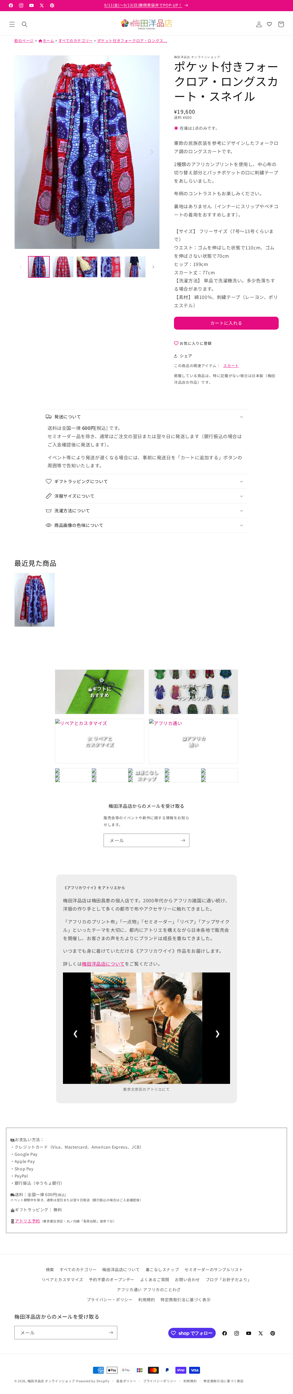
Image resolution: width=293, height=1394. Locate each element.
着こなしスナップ (162, 1269)
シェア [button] (186, 356)
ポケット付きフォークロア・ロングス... (132, 40)
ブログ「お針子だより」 (229, 1279)
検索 (50, 1269)
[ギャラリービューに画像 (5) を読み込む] (135, 266)
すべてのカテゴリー (75, 40)
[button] (12, 24)
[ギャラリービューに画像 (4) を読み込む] (111, 266)
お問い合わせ (187, 1279)
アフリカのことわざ (162, 1289)
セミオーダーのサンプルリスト (214, 1269)
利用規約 (146, 1299)
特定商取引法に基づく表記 (223, 1381)
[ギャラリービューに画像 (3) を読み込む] (87, 266)
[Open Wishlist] (269, 24)
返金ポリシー (126, 1381)
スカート (231, 365)
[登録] (183, 840)
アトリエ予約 (27, 1221)
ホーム (46, 40)
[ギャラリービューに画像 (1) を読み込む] (39, 266)
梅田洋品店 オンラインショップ (51, 1381)
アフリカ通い (129, 1289)
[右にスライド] (153, 267)
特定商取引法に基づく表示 (186, 1299)
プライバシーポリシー (160, 1381)
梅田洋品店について (103, 963)
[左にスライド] (20, 267)
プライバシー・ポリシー (110, 1299)
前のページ (24, 40)
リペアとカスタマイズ (62, 1279)
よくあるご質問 (154, 1279)
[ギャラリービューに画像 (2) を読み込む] (63, 266)
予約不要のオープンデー (111, 1279)
